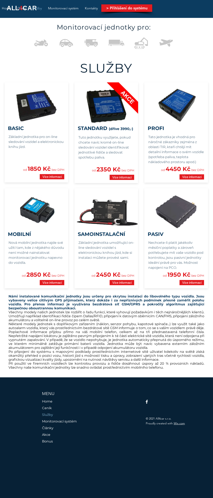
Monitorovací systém (59, 421)
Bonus (47, 441)
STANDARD (93, 128)
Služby (47, 415)
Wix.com (179, 423)
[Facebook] (146, 401)
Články (47, 428)
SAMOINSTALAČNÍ (101, 234)
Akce (46, 435)
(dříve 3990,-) (121, 129)
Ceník (47, 408)
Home (47, 401)
